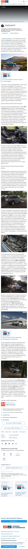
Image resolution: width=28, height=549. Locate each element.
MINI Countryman (13, 437)
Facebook (2, 444)
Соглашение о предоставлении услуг (10, 536)
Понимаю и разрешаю (8, 546)
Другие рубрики (14, 33)
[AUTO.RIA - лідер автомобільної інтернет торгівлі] (4, 1)
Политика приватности (7, 533)
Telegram (12, 444)
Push (4, 455)
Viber (9, 444)
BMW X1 (11, 215)
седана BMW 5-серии (15, 383)
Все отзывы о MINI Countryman (14, 423)
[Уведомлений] (21, 1)
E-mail (4, 459)
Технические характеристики (10, 417)
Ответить (3, 478)
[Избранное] (19, 1)
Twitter (6, 444)
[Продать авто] (24, 1)
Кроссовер (15, 431)
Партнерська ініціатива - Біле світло (10, 531)
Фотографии (6, 419)
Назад (3, 7)
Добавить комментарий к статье (14, 467)
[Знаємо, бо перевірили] (14, 527)
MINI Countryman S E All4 (12, 345)
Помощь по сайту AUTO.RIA (8, 538)
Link (15, 444)
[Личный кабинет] (26, 1)
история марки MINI (13, 435)
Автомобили (5, 33)
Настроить (22, 546)
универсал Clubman (6, 45)
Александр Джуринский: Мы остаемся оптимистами (6, 494)
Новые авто (8, 431)
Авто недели (22, 431)
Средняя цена (6, 414)
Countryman (8, 40)
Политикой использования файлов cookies (12, 543)
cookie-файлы (12, 542)
